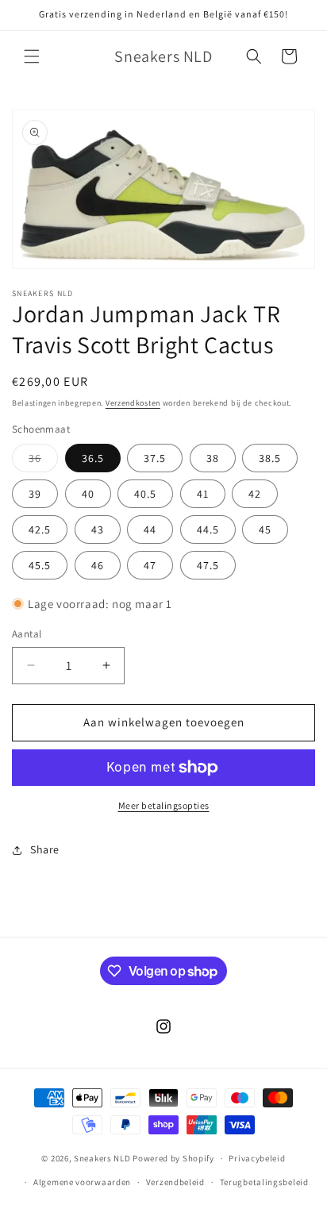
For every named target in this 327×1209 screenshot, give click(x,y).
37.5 (155, 458)
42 (254, 494)
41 (203, 494)
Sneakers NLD (102, 1158)
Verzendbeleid (175, 1182)
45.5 (40, 565)
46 (97, 565)
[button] (31, 56)
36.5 (93, 458)
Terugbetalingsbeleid (264, 1182)
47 (150, 565)
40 (88, 494)
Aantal (26, 634)
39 (35, 494)
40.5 (145, 494)
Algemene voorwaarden (82, 1182)
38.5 (270, 458)
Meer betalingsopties (164, 805)
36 (43, 461)
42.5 (40, 529)
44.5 (208, 529)
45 (265, 529)
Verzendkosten (133, 403)
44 (150, 529)
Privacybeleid (257, 1158)
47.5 (208, 565)
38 (212, 458)
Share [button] (45, 849)
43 (97, 529)
